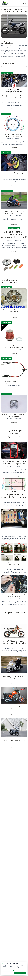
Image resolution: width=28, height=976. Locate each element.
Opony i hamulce (6, 114)
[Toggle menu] (25, 3)
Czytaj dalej (14, 251)
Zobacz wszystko (14, 68)
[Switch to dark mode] (23, 3)
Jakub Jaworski (6, 33)
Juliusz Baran (9, 349)
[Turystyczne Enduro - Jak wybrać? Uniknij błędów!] (14, 26)
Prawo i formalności (7, 73)
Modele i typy (7, 26)
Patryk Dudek (10, 100)
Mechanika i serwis (14, 228)
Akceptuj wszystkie (20, 972)
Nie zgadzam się (8, 972)
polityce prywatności (14, 970)
